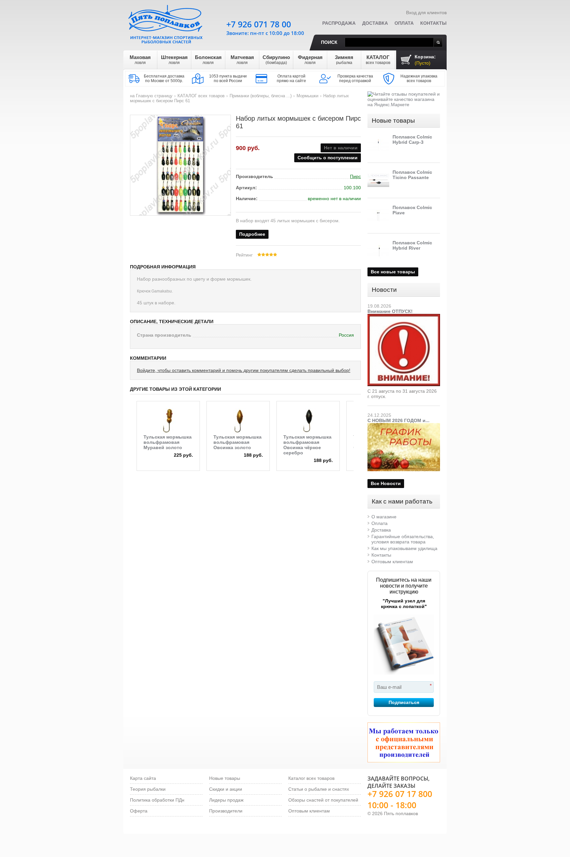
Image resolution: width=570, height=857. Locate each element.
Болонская (208, 59)
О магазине (383, 516)
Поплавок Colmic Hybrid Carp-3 (412, 139)
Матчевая (242, 59)
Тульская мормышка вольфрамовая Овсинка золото (237, 442)
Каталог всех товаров (311, 778)
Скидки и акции (225, 789)
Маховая (140, 59)
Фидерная (310, 59)
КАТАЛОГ (378, 59)
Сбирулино (276, 59)
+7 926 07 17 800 (399, 793)
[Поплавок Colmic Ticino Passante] (378, 180)
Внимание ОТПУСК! (390, 311)
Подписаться (404, 702)
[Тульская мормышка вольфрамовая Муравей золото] (168, 421)
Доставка (375, 23)
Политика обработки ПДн (157, 800)
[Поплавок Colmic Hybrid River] (378, 251)
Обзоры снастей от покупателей (323, 800)
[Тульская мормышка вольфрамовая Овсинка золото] (238, 421)
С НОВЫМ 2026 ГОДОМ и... (398, 420)
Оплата (404, 23)
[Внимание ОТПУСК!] (403, 316)
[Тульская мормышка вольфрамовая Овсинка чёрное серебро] (308, 421)
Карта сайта (143, 778)
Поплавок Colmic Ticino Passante (412, 174)
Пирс (355, 176)
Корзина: (425, 60)
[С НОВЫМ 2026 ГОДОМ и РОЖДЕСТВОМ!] (403, 425)
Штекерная (174, 59)
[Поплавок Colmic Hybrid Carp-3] (378, 145)
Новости (384, 289)
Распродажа (339, 23)
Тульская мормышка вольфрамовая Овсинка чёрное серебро (307, 444)
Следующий (358, 424)
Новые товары (393, 120)
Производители (225, 810)
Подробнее (252, 234)
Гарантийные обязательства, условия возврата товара (402, 539)
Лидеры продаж (226, 800)
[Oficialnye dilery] (403, 742)
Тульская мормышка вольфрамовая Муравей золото (167, 442)
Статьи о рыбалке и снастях (318, 789)
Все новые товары (393, 271)
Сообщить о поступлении (328, 157)
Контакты (433, 23)
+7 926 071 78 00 (258, 24)
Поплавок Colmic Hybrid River (412, 245)
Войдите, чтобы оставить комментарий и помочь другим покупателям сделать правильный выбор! (243, 370)
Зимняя (344, 59)
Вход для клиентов (426, 12)
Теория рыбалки (148, 789)
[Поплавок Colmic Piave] (378, 216)
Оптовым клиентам (392, 561)
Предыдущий (132, 424)
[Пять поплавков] (166, 23)
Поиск (329, 42)
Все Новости (386, 483)
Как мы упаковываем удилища (404, 548)
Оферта (138, 810)
